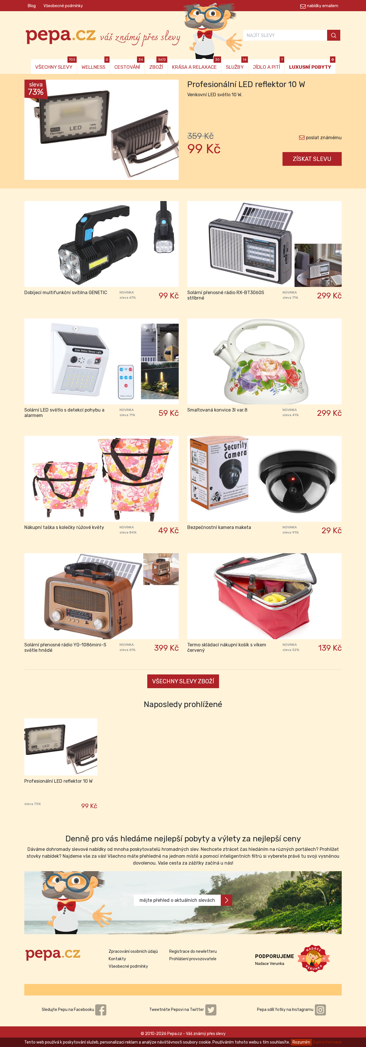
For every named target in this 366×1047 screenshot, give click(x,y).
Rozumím (301, 1042)
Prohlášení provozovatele (192, 959)
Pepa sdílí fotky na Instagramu (285, 1009)
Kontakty (117, 959)
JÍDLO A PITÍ (268, 64)
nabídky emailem (322, 5)
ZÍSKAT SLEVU (312, 159)
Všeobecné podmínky (63, 5)
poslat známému (324, 137)
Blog (32, 5)
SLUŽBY (236, 64)
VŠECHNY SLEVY (55, 64)
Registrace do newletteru (193, 951)
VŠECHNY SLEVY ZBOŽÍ (183, 681)
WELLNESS (94, 64)
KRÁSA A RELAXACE (196, 64)
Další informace (327, 1042)
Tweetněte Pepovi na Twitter (177, 1009)
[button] (35, 131)
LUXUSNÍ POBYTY (311, 64)
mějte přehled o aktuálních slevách (177, 900)
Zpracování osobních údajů (133, 951)
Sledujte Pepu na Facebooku (68, 1009)
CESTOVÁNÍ (128, 64)
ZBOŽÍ (157, 64)
